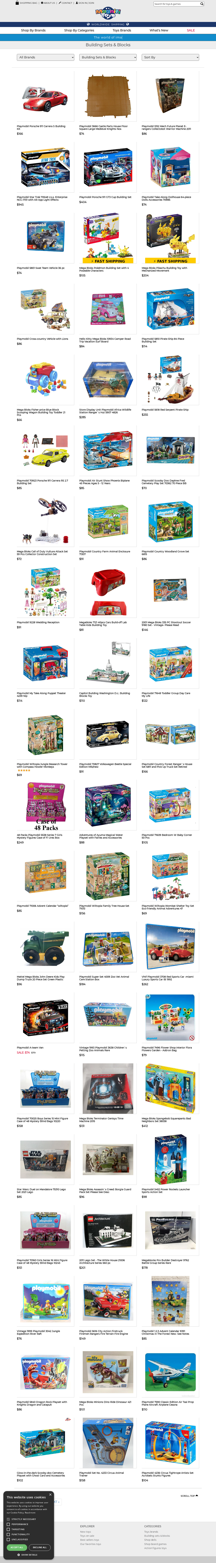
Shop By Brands (33, 30)
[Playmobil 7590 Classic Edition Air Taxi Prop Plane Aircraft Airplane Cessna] (170, 1372)
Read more (30, 1512)
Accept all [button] (17, 1547)
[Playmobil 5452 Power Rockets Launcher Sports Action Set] (170, 1159)
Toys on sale (87, 1535)
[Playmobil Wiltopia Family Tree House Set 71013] (108, 875)
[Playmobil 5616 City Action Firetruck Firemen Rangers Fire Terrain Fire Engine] (108, 1301)
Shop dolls (150, 1539)
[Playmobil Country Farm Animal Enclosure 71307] (108, 521)
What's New (159, 30)
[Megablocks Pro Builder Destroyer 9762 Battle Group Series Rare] (170, 1230)
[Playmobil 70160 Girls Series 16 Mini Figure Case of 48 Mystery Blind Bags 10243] (45, 1230)
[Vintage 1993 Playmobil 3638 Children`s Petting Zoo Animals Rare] (108, 1017)
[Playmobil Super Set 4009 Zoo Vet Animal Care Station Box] (108, 946)
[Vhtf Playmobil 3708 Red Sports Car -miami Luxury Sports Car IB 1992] (170, 946)
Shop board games (155, 1544)
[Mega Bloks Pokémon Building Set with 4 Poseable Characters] (108, 238)
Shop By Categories (79, 30)
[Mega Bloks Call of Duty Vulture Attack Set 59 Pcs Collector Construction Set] (45, 521)
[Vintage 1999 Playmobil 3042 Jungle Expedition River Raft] (45, 1301)
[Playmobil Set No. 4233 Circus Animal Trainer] (108, 1442)
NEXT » (54, 1502)
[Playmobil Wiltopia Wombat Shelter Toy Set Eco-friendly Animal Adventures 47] (170, 875)
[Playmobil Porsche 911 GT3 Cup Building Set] (108, 167)
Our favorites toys (90, 1544)
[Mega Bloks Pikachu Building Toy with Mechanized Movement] (170, 238)
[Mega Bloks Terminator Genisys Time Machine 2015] (108, 1088)
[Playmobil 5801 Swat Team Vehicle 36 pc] (45, 238)
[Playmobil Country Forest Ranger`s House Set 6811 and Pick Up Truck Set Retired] (170, 734)
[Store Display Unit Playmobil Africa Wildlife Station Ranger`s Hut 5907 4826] (108, 379)
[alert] (28, 1525)
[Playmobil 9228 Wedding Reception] (45, 592)
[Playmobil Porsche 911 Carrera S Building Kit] (45, 96)
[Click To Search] (202, 3)
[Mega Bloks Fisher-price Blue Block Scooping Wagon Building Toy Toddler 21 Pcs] (45, 379)
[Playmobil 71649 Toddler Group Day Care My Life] (170, 663)
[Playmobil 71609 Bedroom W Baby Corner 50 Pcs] (170, 805)
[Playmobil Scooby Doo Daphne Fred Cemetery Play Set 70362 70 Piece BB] (170, 450)
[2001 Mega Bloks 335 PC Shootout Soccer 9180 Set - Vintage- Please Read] (170, 592)
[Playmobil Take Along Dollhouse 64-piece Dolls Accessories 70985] (170, 167)
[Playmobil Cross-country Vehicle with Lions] (45, 308)
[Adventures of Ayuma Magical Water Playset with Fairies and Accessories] (108, 805)
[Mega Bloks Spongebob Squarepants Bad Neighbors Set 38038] (170, 1088)
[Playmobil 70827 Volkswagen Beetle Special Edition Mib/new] (108, 734)
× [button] (50, 1494)
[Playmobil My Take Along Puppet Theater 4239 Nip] (45, 663)
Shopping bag (28, 3)
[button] (29, 1554)
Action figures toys (155, 1548)
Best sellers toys (89, 1539)
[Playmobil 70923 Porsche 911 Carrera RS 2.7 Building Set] (45, 450)
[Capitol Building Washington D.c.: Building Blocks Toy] (108, 663)
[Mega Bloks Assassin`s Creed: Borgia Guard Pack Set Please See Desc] (108, 1159)
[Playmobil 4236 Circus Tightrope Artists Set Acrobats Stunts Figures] (170, 1442)
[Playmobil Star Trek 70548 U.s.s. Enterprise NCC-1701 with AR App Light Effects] (45, 167)
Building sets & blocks (157, 1535)
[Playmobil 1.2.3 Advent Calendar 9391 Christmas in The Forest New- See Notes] (170, 1301)
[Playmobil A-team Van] (45, 1017)
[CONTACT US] (60, 3)
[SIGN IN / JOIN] (77, 3)
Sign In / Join (86, 3)
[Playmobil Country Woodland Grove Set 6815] (170, 521)
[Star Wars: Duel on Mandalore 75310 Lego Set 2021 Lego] (45, 1159)
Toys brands (151, 1531)
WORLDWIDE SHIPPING (108, 24)
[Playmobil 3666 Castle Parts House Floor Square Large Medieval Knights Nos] (108, 96)
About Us (49, 3)
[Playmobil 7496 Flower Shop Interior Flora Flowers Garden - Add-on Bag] (170, 1017)
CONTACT (67, 3)
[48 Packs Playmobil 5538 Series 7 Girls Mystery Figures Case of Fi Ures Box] (45, 805)
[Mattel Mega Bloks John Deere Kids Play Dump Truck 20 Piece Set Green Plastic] (45, 946)
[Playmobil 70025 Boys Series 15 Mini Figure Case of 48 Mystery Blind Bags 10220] (45, 1088)
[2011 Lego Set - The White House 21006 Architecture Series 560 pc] (108, 1230)
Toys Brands (122, 30)
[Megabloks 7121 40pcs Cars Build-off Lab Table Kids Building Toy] (108, 592)
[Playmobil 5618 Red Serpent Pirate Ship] (170, 379)
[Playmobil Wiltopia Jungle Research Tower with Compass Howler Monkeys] (45, 734)
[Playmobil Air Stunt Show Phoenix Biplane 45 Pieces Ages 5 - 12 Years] (108, 450)
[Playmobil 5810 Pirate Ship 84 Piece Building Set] (170, 308)
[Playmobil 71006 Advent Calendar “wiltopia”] (45, 875)
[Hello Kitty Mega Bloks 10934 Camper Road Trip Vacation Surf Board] (108, 308)
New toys (85, 1531)
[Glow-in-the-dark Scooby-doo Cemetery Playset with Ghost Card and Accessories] (45, 1442)
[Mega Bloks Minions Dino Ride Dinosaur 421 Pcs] (108, 1372)
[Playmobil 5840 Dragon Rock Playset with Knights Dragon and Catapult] (45, 1372)
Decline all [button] (40, 1547)
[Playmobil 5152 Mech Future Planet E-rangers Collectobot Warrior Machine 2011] (170, 96)
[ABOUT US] (42, 3)
